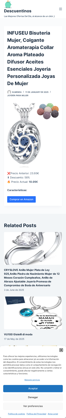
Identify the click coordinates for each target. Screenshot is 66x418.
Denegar (33, 397)
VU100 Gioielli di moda (18, 334)
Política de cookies (16, 414)
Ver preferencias (33, 406)
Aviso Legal (53, 414)
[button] (61, 350)
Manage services (32, 380)
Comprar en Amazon (21, 199)
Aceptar (33, 388)
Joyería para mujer (17, 95)
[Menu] (60, 9)
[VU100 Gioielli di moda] (33, 313)
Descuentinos (17, 10)
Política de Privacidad (36, 414)
